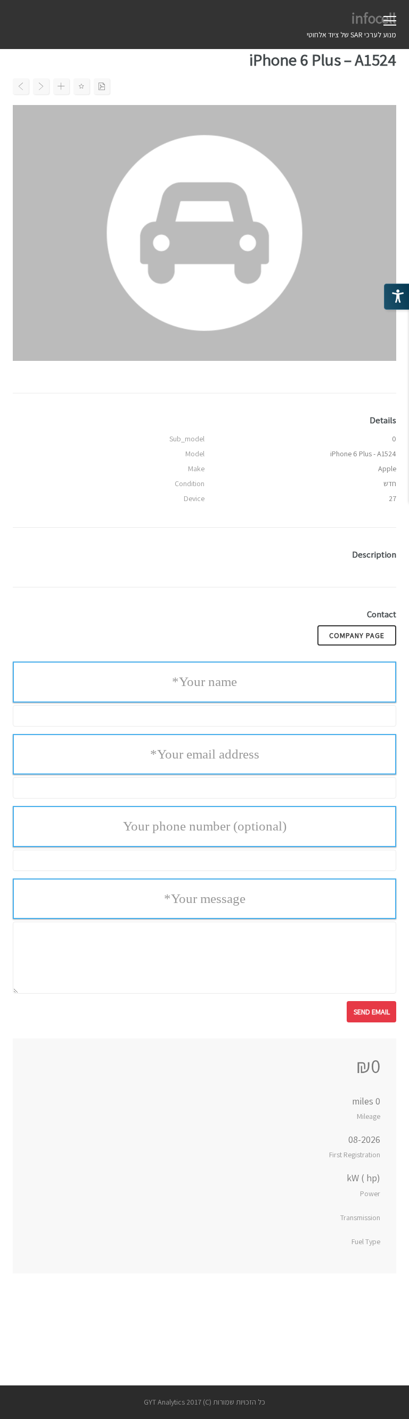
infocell (373, 18)
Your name (204, 681)
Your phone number (205, 826)
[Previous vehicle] (21, 86)
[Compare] (61, 86)
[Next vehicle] (41, 86)
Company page (357, 635)
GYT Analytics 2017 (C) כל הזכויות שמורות (204, 1402)
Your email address (204, 754)
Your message (205, 898)
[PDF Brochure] (102, 86)
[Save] (81, 86)
